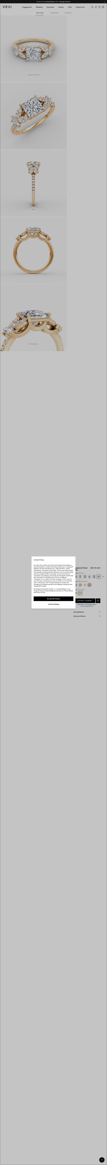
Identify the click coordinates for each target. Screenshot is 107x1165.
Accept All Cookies (53, 599)
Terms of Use (40, 592)
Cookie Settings (53, 604)
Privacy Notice (68, 591)
